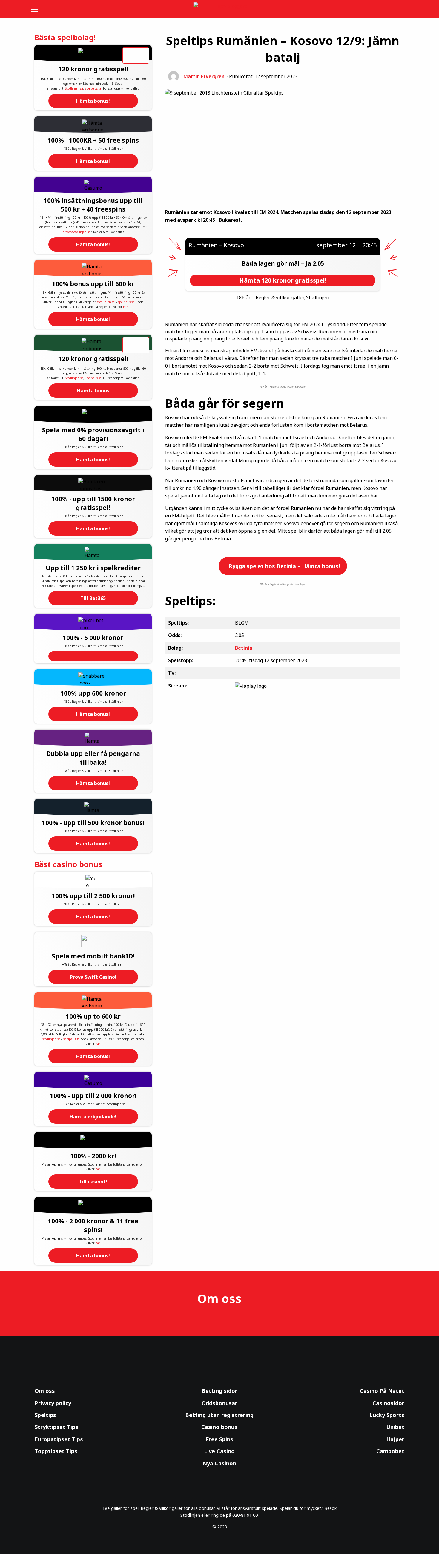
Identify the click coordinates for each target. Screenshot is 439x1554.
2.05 (318, 263)
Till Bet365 (93, 598)
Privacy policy (53, 1403)
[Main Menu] (38, 9)
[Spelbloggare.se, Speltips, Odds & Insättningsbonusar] (219, 9)
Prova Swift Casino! (93, 977)
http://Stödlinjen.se (76, 232)
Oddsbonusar (219, 1403)
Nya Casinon (219, 1463)
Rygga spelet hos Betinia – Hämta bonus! (283, 566)
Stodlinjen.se (74, 88)
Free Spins (219, 1439)
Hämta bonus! (93, 101)
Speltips (45, 1415)
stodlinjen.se (106, 302)
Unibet (395, 1426)
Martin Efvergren (204, 76)
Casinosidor (388, 1403)
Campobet (390, 1451)
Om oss (45, 1390)
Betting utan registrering (219, 1415)
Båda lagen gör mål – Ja (277, 263)
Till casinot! (93, 1181)
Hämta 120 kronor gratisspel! (282, 280)
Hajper (395, 1439)
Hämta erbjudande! (93, 1116)
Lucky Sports (386, 1415)
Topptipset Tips (56, 1451)
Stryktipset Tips (56, 1426)
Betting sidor (219, 1390)
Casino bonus (219, 1426)
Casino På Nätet (382, 1390)
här (125, 307)
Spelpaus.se (93, 88)
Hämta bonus (93, 390)
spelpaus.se (126, 302)
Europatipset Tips (59, 1439)
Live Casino (219, 1451)
